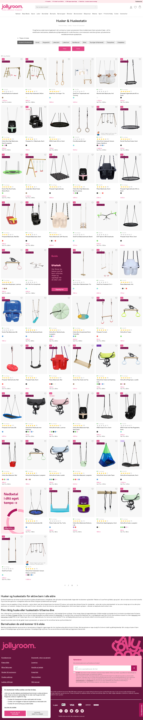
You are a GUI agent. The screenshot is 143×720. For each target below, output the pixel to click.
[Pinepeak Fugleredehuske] (50, 193)
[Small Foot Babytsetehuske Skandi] (73, 240)
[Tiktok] (77, 711)
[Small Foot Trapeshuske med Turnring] (73, 97)
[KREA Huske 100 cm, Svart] (50, 145)
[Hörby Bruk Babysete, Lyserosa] (6, 479)
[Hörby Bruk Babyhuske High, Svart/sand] (6, 145)
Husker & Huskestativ (78, 25)
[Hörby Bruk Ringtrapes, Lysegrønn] (6, 288)
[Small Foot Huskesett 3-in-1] (97, 288)
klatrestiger (4, 617)
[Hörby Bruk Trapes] (121, 336)
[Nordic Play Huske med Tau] (73, 384)
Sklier (84, 42)
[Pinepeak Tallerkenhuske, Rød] (2, 384)
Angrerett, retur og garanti (40, 658)
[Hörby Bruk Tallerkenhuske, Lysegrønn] (50, 336)
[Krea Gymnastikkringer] (73, 145)
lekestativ (135, 615)
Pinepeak (15, 615)
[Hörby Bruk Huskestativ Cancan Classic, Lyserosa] (99, 145)
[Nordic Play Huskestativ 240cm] (26, 97)
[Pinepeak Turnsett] (97, 336)
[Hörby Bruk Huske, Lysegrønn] (121, 527)
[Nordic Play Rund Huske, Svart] (121, 145)
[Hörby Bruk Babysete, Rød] (2, 479)
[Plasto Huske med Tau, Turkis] (50, 527)
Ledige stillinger (7, 682)
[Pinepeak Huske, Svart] (26, 384)
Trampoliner (110, 42)
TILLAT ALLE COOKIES (15, 713)
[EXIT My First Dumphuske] (26, 288)
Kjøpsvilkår (5, 663)
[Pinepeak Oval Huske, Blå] (2, 431)
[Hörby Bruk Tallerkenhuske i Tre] (73, 288)
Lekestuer (66, 42)
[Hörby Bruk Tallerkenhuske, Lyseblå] (51, 336)
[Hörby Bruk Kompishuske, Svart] (121, 479)
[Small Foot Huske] (2, 575)
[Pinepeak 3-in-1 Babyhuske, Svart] (26, 145)
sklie (11, 617)
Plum (20, 615)
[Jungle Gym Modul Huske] (26, 193)
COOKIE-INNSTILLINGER (37, 713)
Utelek (69, 25)
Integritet (34, 672)
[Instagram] (66, 711)
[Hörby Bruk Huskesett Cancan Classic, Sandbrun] (97, 145)
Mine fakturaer (6, 667)
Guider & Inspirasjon (8, 672)
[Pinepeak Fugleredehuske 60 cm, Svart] (121, 97)
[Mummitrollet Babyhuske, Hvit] (97, 97)
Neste (77, 585)
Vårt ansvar (35, 682)
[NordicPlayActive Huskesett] (2, 97)
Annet (37, 42)
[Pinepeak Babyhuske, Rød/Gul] (2, 240)
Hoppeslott (46, 42)
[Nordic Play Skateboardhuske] (26, 336)
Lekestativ (56, 42)
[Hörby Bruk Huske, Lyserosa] (101, 384)
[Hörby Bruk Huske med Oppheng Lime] (97, 384)
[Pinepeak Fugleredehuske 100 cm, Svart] (121, 193)
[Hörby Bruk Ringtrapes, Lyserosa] (2, 288)
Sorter (78, 49)
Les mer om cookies (10, 707)
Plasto (10, 615)
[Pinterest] (82, 711)
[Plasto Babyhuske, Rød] (102, 193)
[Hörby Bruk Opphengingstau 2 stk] (99, 527)
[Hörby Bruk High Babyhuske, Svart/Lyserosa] (4, 145)
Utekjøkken (121, 42)
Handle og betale (37, 667)
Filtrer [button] (64, 49)
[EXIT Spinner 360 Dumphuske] (97, 240)
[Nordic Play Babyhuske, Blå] (2, 336)
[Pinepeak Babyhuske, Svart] (26, 240)
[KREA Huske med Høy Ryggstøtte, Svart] (121, 431)
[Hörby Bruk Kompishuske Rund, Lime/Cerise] (75, 336)
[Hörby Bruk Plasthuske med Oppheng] (99, 384)
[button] (135, 7)
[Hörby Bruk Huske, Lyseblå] (102, 384)
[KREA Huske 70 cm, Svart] (97, 431)
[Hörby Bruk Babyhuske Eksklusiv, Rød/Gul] (75, 527)
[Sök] (96, 7)
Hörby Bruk (59, 615)
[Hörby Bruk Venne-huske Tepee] (97, 479)
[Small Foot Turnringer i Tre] (50, 97)
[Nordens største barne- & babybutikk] (12, 6)
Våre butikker (36, 677)
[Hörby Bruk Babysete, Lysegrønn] (4, 479)
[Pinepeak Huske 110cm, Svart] (121, 240)
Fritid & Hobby (63, 25)
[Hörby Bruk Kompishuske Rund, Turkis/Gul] (73, 336)
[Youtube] (71, 711)
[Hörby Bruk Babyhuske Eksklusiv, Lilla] (73, 527)
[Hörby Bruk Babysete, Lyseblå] (8, 479)
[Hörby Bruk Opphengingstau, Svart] (97, 527)
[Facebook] (61, 711)
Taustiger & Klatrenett (96, 42)
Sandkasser (75, 42)
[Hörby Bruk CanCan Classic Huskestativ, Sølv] (101, 145)
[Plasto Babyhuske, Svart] (97, 193)
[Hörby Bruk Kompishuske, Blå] (26, 527)
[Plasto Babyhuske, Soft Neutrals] (99, 193)
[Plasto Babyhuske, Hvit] (101, 193)
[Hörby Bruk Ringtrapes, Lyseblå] (4, 288)
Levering (34, 663)
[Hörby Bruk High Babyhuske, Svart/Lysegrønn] (2, 145)
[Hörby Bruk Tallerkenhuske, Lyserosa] (53, 336)
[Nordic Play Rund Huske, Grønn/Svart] (2, 193)
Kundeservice (139, 1)
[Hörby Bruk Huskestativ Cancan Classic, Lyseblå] (102, 145)
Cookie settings (6, 677)
